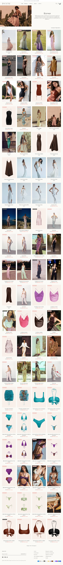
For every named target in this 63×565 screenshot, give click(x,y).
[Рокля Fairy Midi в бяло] (9, 193)
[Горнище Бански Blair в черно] (54, 529)
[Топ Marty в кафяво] (39, 320)
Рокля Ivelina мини (39, 230)
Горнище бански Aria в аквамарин (39, 408)
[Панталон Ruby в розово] (9, 371)
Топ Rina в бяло (54, 204)
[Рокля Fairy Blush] (9, 40)
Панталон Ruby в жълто (39, 383)
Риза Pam (24, 357)
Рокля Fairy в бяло (54, 179)
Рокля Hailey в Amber (54, 102)
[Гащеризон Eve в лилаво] (9, 269)
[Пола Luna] (54, 371)
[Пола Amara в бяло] (39, 193)
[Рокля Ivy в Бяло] (9, 91)
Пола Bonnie (9, 306)
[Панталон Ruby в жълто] (39, 371)
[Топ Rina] (54, 320)
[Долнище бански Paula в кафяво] (54, 554)
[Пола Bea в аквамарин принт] (24, 397)
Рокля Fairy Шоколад (54, 153)
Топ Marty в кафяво (39, 332)
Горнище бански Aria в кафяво (24, 540)
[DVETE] (6, 3)
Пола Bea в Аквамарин (9, 408)
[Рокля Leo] (39, 65)
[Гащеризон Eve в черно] (39, 269)
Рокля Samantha (39, 51)
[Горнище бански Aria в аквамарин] (39, 397)
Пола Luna (54, 383)
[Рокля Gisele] (9, 218)
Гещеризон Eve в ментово (24, 281)
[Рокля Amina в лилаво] (54, 40)
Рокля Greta (9, 255)
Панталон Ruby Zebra (24, 383)
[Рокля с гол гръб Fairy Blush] (54, 116)
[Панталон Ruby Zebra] (24, 371)
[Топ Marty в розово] (24, 320)
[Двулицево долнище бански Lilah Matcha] (54, 475)
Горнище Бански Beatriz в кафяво (39, 540)
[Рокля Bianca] (54, 244)
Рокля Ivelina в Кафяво (39, 153)
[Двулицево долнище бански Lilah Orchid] (9, 475)
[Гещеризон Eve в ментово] (24, 269)
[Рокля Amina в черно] (9, 65)
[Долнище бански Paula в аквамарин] (39, 422)
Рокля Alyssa (24, 77)
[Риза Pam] (24, 346)
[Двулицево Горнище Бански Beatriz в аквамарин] (24, 422)
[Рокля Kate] (54, 218)
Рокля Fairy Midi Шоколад (9, 179)
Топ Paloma (24, 306)
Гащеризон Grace (54, 281)
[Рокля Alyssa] (24, 65)
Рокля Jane (54, 77)
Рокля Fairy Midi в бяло (9, 204)
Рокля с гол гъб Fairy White (24, 204)
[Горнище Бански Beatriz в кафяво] (39, 529)
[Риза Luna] (39, 346)
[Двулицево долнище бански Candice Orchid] (54, 449)
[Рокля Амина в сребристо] (24, 218)
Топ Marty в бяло (9, 332)
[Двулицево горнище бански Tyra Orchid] (9, 449)
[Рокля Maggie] (39, 116)
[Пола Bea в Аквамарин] (9, 397)
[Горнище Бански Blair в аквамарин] (54, 397)
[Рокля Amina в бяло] (24, 167)
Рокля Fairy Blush (9, 51)
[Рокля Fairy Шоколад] (54, 142)
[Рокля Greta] (9, 244)
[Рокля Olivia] (24, 244)
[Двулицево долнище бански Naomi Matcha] (9, 502)
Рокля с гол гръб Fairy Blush (54, 128)
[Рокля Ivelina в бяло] (39, 167)
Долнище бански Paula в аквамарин (39, 434)
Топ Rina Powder (9, 357)
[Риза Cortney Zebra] (54, 346)
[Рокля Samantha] (39, 40)
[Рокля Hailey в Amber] (54, 91)
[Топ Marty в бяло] (9, 320)
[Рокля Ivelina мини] (39, 218)
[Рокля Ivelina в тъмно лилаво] (39, 244)
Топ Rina (54, 332)
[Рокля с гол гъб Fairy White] (24, 193)
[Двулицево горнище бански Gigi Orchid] (24, 475)
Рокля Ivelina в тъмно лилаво (39, 255)
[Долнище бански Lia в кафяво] (39, 554)
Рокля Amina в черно (9, 77)
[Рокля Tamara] (24, 40)
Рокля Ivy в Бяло (9, 102)
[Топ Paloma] (24, 295)
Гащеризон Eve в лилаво (9, 281)
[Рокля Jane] (54, 65)
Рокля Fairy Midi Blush (24, 153)
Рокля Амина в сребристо (24, 230)
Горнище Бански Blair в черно (54, 540)
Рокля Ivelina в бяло (39, 179)
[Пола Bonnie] (9, 295)
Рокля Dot (9, 153)
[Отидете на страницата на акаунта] (58, 4)
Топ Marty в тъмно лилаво (39, 306)
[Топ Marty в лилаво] (54, 295)
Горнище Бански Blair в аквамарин (54, 408)
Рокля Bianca (54, 255)
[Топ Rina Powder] (9, 346)
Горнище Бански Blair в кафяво (9, 540)
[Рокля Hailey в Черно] (9, 116)
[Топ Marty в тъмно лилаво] (39, 295)
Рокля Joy (24, 128)
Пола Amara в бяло (39, 204)
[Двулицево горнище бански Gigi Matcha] (24, 502)
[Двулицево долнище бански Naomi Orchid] (39, 449)
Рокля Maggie (39, 128)
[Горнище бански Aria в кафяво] (24, 529)
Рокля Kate (54, 230)
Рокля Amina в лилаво (54, 51)
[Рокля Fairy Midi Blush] (24, 142)
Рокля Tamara (24, 51)
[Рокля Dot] (9, 142)
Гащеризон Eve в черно (39, 281)
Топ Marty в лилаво (54, 306)
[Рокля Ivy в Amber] (39, 91)
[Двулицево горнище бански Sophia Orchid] (24, 449)
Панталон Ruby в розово (9, 383)
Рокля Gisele (9, 230)
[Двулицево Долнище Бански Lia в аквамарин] (54, 422)
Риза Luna (39, 357)
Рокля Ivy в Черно (24, 102)
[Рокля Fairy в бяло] (54, 167)
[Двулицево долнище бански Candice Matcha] (39, 502)
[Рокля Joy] (24, 116)
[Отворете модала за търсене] (56, 4)
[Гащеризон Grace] (54, 269)
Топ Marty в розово (24, 332)
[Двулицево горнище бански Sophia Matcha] (39, 475)
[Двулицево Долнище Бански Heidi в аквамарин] (9, 422)
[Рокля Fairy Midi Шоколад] (9, 167)
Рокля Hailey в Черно (9, 128)
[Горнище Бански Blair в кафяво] (9, 529)
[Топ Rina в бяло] (54, 193)
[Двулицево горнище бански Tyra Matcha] (54, 502)
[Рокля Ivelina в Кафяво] (39, 142)
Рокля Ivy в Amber (39, 102)
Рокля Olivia (24, 255)
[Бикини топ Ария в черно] (9, 554)
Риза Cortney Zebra (54, 357)
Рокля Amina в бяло (24, 179)
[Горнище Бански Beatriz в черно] (24, 554)
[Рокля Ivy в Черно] (24, 91)
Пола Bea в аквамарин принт (24, 408)
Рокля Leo (39, 77)
